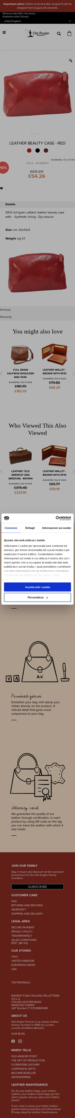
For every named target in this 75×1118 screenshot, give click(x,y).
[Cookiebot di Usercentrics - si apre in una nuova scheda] (55, 518)
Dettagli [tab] (30, 527)
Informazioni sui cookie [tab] (56, 527)
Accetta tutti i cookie (37, 586)
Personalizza (35, 597)
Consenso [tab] (11, 527)
